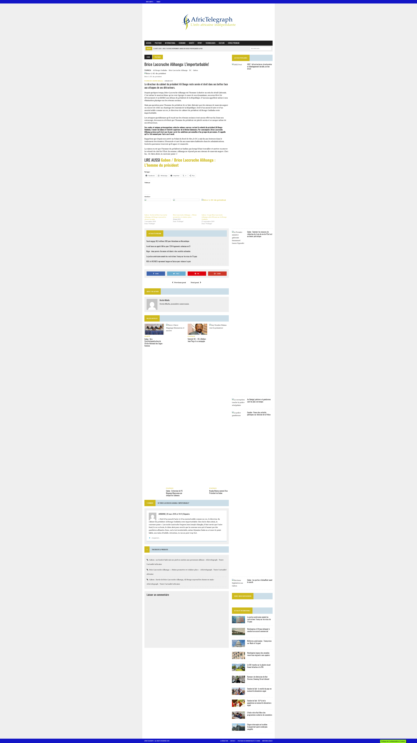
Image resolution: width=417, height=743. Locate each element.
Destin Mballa (158, 81)
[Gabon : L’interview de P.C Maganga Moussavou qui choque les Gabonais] (176, 485)
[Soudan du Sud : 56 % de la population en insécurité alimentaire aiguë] (238, 705)
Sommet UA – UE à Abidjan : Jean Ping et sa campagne (197, 340)
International (170, 43)
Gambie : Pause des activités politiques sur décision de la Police (259, 413)
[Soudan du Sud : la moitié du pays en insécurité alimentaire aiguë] (238, 693)
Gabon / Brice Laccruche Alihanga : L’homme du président (179, 162)
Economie (182, 43)
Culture (222, 43)
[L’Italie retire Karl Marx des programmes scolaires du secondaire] (238, 717)
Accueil (148, 43)
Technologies (210, 43)
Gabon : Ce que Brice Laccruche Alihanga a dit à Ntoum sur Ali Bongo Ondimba (214, 217)
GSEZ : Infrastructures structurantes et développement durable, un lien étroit (259, 66)
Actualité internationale (242, 610)
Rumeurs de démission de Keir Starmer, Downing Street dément (258, 677)
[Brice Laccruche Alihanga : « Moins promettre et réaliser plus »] (186, 206)
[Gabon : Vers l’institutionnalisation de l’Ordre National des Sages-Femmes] (154, 333)
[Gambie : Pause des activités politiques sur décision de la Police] (238, 573)
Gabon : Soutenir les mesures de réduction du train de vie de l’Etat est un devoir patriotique (259, 234)
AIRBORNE (162, 514)
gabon (195, 70)
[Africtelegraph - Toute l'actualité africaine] (208, 22)
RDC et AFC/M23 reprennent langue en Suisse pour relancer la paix (168, 261)
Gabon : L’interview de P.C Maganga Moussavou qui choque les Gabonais (174, 493)
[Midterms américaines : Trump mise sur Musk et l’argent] (238, 646)
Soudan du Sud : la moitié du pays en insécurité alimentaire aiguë (259, 689)
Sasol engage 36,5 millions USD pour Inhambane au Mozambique (167, 241)
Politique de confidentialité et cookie (249, 741)
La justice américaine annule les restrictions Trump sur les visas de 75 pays (171, 256)
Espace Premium (233, 43)
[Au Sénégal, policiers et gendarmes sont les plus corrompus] (238, 405)
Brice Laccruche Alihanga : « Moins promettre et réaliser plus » (185, 216)
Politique (158, 43)
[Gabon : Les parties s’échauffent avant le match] (238, 586)
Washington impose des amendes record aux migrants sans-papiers (258, 654)
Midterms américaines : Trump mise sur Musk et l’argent (259, 642)
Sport (200, 43)
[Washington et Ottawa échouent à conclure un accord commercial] (238, 634)
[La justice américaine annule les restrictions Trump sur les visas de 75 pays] (238, 622)
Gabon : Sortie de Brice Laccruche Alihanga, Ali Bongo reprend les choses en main (155, 217)
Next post (195, 282)
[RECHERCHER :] (260, 48)
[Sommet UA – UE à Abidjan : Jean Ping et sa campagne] (197, 333)
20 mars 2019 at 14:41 (174, 514)
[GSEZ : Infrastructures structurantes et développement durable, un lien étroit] (238, 224)
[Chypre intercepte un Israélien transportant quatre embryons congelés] (238, 729)
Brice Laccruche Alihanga (178, 70)
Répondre (186, 514)
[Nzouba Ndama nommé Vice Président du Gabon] (219, 485)
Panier (158, 2)
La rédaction (224, 741)
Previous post (180, 282)
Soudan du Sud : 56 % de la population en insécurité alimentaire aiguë (259, 703)
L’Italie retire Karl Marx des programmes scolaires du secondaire (259, 713)
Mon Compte (149, 2)
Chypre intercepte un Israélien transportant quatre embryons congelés (257, 726)
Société (191, 43)
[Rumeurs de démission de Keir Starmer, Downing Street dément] (238, 681)
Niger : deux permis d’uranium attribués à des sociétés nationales (168, 251)
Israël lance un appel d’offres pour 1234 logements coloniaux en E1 (168, 246)
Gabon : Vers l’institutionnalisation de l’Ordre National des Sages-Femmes (153, 342)
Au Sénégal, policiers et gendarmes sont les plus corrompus (259, 400)
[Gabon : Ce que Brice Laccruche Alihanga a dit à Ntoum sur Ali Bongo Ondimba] (215, 206)
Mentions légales (267, 741)
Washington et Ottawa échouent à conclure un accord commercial (258, 630)
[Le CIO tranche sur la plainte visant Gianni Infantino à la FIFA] (238, 669)
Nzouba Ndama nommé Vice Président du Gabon (218, 492)
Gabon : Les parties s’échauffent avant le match (259, 581)
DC (190, 70)
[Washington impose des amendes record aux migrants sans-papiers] (238, 657)
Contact (232, 741)
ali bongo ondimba (160, 70)
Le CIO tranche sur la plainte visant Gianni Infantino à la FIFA (259, 666)
